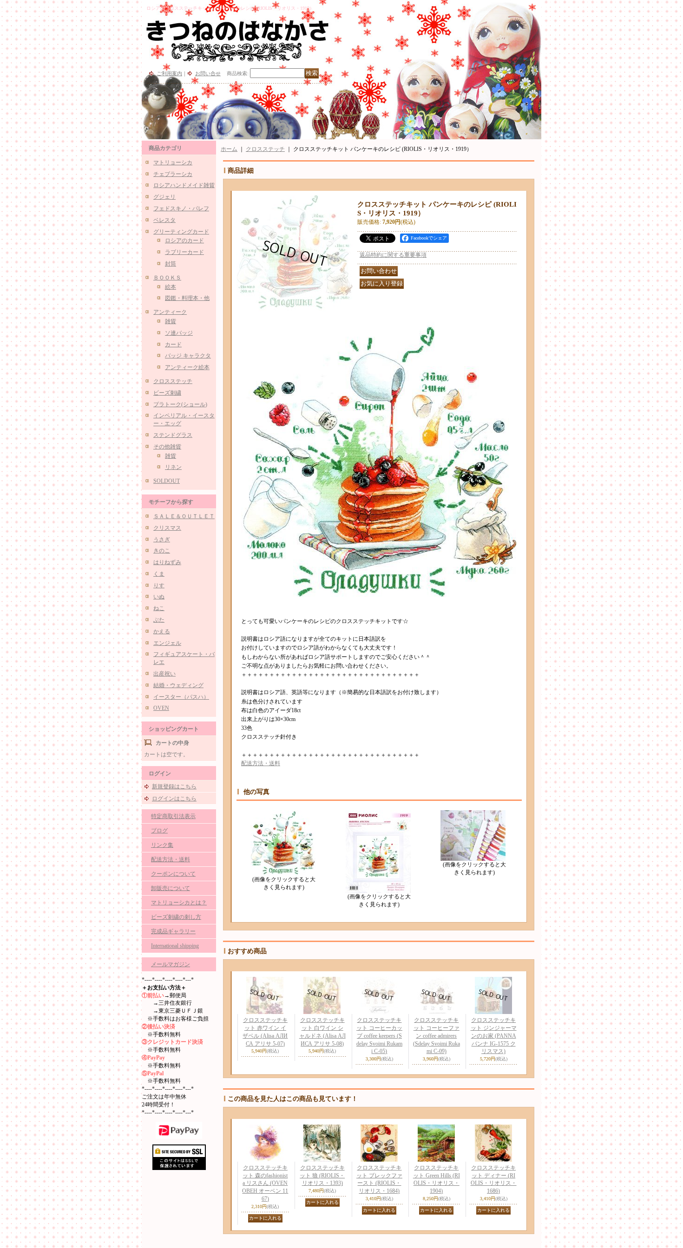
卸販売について (170, 888)
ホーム (229, 149)
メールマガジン (170, 964)
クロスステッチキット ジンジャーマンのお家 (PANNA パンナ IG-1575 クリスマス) (494, 1035)
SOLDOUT (166, 481)
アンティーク (170, 312)
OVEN (161, 708)
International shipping (175, 945)
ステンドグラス (172, 435)
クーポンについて (173, 874)
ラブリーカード (184, 252)
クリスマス (167, 528)
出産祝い (164, 673)
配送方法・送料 (170, 859)
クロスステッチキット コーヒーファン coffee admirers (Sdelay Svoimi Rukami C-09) (436, 1035)
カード (173, 344)
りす (158, 585)
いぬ (158, 596)
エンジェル (167, 643)
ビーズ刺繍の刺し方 (176, 917)
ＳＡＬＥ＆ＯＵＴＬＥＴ (184, 516)
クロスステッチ (172, 381)
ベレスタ (164, 220)
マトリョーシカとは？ (179, 902)
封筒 (170, 263)
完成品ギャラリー (173, 931)
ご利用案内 (169, 73)
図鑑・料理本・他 (187, 298)
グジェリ (164, 197)
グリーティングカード (181, 231)
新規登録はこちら (174, 786)
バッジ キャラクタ (188, 355)
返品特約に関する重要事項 (393, 255)
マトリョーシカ (172, 162)
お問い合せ (208, 73)
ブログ (159, 830)
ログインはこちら (174, 798)
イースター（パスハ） (181, 697)
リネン (173, 467)
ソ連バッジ (179, 333)
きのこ (161, 550)
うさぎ (161, 539)
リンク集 (162, 845)
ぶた (158, 620)
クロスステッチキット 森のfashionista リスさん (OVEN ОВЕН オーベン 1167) (265, 1183)
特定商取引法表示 (173, 816)
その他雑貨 (167, 446)
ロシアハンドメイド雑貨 (184, 185)
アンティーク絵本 (187, 367)
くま (158, 574)
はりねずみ (167, 562)
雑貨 (170, 321)
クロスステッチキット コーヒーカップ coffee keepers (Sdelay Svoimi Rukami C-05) (379, 1035)
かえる (161, 631)
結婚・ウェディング (178, 685)
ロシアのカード (184, 240)
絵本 (170, 287)
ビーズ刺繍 (167, 393)
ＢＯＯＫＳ (167, 277)
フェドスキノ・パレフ (181, 208)
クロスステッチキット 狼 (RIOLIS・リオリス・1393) (322, 1175)
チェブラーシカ (172, 174)
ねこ (158, 608)
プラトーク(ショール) (180, 404)
